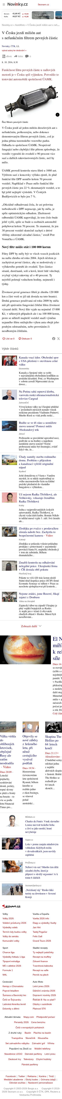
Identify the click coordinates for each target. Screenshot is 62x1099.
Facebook (11, 1076)
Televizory (29, 1059)
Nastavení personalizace (40, 1082)
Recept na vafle (40, 970)
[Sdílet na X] (58, 338)
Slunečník (30, 1038)
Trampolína (17, 1038)
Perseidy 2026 (21, 1022)
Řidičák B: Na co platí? (44, 999)
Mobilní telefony (42, 1048)
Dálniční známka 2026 (44, 990)
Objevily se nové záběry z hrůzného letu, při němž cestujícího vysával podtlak (30, 749)
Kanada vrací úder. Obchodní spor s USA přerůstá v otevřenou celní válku (39, 360)
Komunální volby (11, 941)
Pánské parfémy (30, 1064)
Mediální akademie (13, 1079)
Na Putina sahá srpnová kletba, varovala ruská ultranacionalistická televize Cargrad (39, 394)
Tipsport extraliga (11, 961)
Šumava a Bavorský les (14, 995)
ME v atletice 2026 (12, 965)
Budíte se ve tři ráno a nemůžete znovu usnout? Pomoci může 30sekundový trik (37, 426)
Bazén (28, 1033)
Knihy (21, 505)
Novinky (6, 46)
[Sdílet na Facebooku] (53, 338)
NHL (5, 974)
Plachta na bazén (42, 1033)
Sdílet (20, 56)
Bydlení (22, 471)
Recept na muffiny (42, 957)
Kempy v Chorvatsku (13, 986)
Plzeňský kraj (25, 574)
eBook (9, 56)
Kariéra (42, 1076)
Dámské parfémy (33, 1054)
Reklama (32, 1076)
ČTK (13, 46)
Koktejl (22, 540)
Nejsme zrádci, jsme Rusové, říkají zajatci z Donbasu (39, 595)
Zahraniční (23, 403)
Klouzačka (43, 1038)
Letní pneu (50, 1054)
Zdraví (22, 434)
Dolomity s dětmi (11, 1008)
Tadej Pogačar (40, 932)
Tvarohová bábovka (43, 965)
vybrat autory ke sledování (13, 50)
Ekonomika (24, 369)
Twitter (21, 1076)
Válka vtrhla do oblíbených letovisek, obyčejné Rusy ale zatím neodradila (8, 749)
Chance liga (8, 952)
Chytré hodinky (43, 1059)
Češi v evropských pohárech (30, 1027)
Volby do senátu (11, 936)
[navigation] (3, 4)
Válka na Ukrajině (27, 601)
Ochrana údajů (48, 1079)
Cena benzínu (38, 1022)
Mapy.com (29, 1017)
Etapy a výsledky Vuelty (44, 923)
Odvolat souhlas (17, 1082)
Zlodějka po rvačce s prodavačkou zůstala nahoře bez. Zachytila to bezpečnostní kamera (38, 531)
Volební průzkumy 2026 (14, 923)
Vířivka (50, 1043)
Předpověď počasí (45, 1017)
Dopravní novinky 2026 (44, 995)
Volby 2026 (8, 918)
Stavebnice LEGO (13, 1054)
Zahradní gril (38, 1043)
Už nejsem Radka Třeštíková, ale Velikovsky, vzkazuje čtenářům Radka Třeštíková (38, 497)
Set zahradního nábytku (17, 1043)
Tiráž (51, 1076)
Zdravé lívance (40, 961)
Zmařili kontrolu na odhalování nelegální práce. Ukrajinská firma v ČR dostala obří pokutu (38, 565)
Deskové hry (14, 1059)
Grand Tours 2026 (42, 941)
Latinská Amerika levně (14, 1004)
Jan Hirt (37, 927)
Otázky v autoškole (42, 1004)
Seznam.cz (43, 4)
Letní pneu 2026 (41, 986)
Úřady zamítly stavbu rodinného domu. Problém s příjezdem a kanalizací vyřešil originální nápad (37, 462)
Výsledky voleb (10, 927)
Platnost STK (39, 1008)
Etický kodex (32, 1079)
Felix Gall (37, 936)
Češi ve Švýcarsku (12, 999)
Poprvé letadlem (11, 990)
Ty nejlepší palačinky (43, 952)
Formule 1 (8, 970)
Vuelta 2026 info (41, 918)
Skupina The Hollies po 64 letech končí (53, 742)
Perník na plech (40, 974)
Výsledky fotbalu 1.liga (14, 957)
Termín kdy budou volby (15, 932)
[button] (31, 101)
